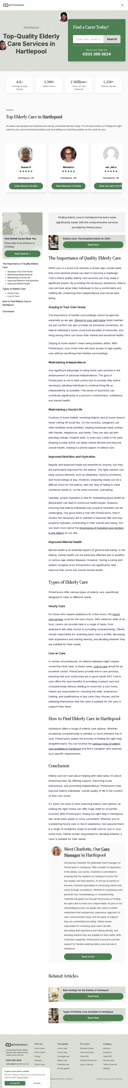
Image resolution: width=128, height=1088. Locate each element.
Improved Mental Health (19, 283)
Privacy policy (109, 1060)
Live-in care (101, 666)
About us (106, 1048)
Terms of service (110, 1064)
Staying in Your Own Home (20, 271)
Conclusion (8, 311)
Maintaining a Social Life (19, 277)
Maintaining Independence (20, 274)
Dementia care (63, 1064)
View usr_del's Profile (111, 186)
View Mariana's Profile (68, 186)
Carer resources (87, 1052)
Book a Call (88, 956)
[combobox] (88, 39)
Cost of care (39, 1064)
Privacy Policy (22, 1077)
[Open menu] (122, 5)
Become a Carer (87, 1048)
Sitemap (106, 1068)
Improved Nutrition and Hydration (23, 280)
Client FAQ (107, 1056)
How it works (39, 1052)
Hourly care (62, 1052)
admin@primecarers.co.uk (17, 1064)
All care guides (63, 1068)
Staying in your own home (89, 320)
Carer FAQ (84, 1056)
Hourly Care (13, 293)
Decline (37, 1083)
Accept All (14, 1083)
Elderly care (62, 1060)
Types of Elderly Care (14, 288)
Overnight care (63, 1056)
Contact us (107, 1052)
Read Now (93, 244)
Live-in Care (13, 296)
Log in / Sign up (86, 1064)
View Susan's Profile (26, 186)
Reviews (38, 1060)
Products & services (88, 1060)
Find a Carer (39, 1048)
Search (112, 39)
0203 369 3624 (97, 54)
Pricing (37, 1056)
